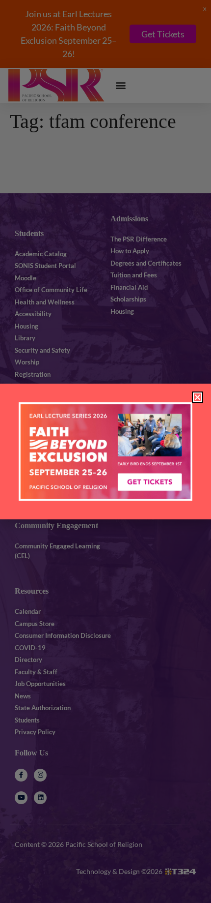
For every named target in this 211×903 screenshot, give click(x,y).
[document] (105, 451)
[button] (197, 397)
